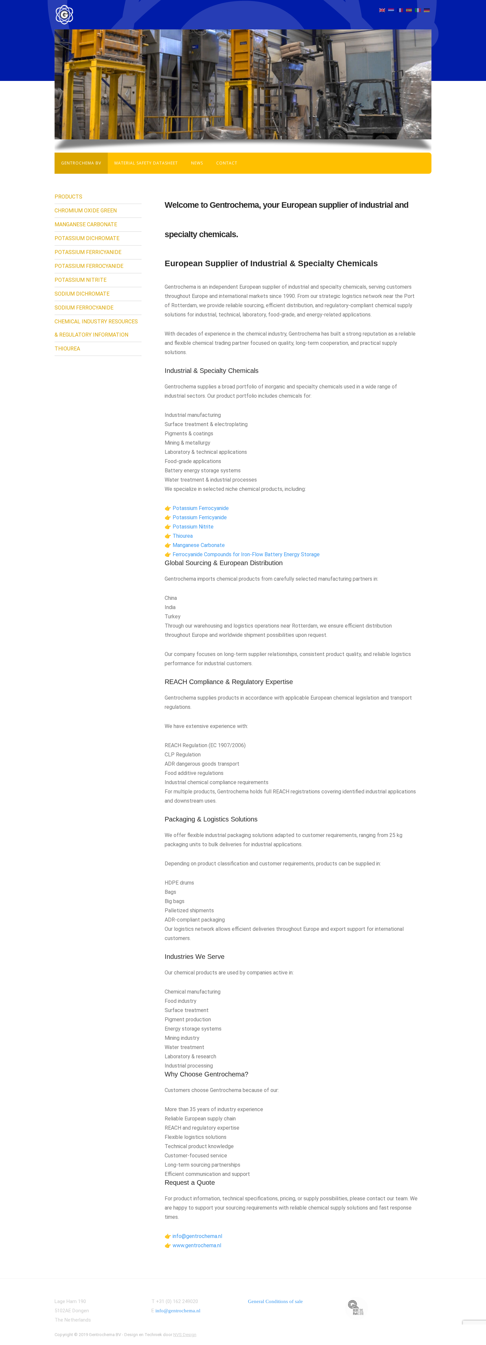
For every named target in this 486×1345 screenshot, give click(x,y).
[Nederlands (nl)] (391, 9)
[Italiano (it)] (418, 9)
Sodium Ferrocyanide (84, 308)
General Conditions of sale (275, 1301)
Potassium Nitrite (80, 280)
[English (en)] (382, 9)
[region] (243, 84)
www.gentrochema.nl (197, 1245)
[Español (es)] (409, 9)
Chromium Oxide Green (86, 210)
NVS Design (184, 1334)
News (197, 163)
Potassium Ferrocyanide (89, 266)
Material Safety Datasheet (146, 163)
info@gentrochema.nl (177, 1310)
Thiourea (67, 348)
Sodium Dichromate (82, 294)
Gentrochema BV (81, 163)
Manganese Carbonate (86, 224)
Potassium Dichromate (87, 238)
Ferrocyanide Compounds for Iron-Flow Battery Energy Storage (246, 554)
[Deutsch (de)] (427, 9)
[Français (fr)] (400, 9)
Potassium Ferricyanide (88, 252)
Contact (226, 163)
